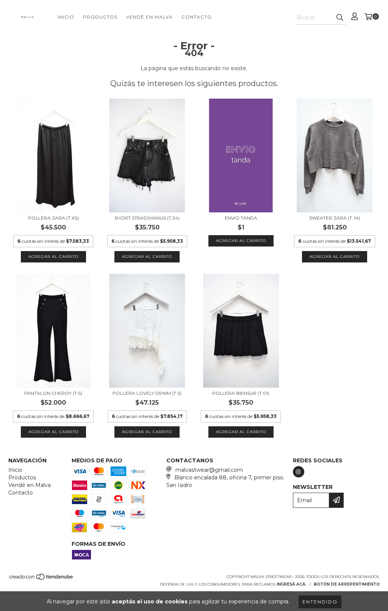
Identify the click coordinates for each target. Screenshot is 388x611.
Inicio (66, 17)
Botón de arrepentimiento (347, 584)
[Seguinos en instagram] (298, 471)
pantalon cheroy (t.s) (53, 393)
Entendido (320, 602)
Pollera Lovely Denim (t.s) (147, 393)
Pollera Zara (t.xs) (53, 218)
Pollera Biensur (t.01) (240, 393)
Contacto (196, 17)
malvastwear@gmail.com (209, 469)
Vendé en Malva (149, 17)
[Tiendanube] (41, 578)
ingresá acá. (292, 584)
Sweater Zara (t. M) (334, 218)
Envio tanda (241, 218)
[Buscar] (340, 18)
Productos (100, 17)
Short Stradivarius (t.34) (147, 218)
